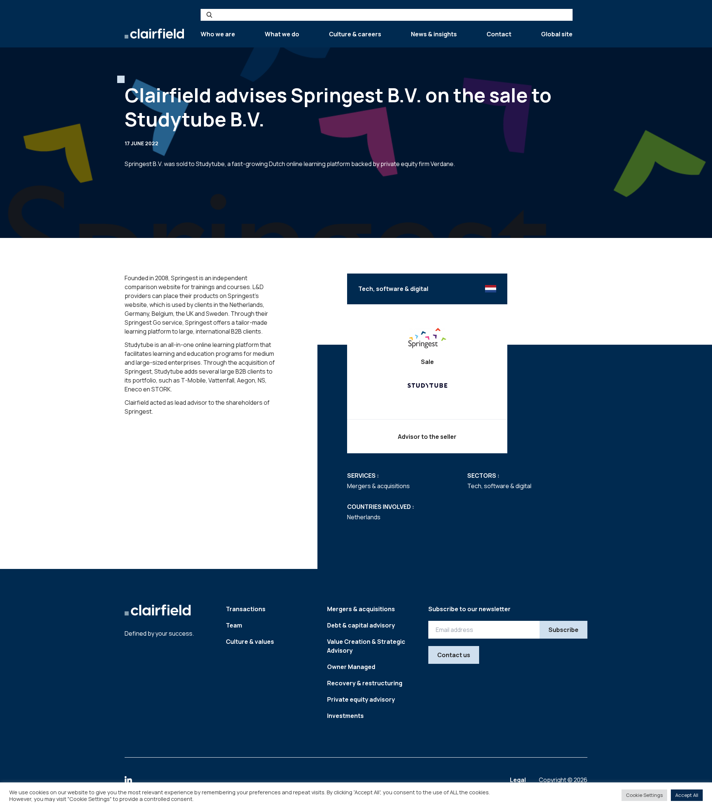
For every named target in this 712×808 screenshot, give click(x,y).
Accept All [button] (686, 795)
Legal (518, 780)
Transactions (246, 609)
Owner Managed (351, 667)
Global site (557, 34)
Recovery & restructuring (364, 683)
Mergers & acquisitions (361, 609)
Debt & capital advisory (361, 625)
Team (234, 625)
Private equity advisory (361, 699)
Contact (499, 34)
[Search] (209, 15)
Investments (345, 716)
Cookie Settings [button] (644, 795)
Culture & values (250, 642)
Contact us (453, 655)
